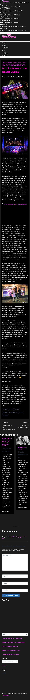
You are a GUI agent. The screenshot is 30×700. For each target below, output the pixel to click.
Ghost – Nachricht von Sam (10, 646)
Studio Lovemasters (23, 454)
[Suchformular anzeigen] (4, 39)
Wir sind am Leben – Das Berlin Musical (13, 642)
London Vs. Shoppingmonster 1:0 (23, 426)
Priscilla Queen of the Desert (10, 412)
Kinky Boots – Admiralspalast (10, 654)
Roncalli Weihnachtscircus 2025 (11, 650)
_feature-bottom (7, 62)
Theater (21, 412)
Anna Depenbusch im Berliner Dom (12, 638)
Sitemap (4, 666)
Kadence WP (5, 695)
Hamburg (20, 449)
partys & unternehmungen (13, 65)
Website (5, 590)
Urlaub (5, 55)
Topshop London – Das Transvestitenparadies (8, 426)
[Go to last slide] (2, 481)
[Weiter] (27, 481)
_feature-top (5, 441)
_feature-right (17, 62)
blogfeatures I (22, 447)
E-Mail (5, 583)
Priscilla (17, 409)
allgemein (8, 64)
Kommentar (7, 555)
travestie (5, 415)
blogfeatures (15, 64)
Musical (11, 409)
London (5, 409)
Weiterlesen (6, 511)
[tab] (13, 526)
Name (5, 576)
